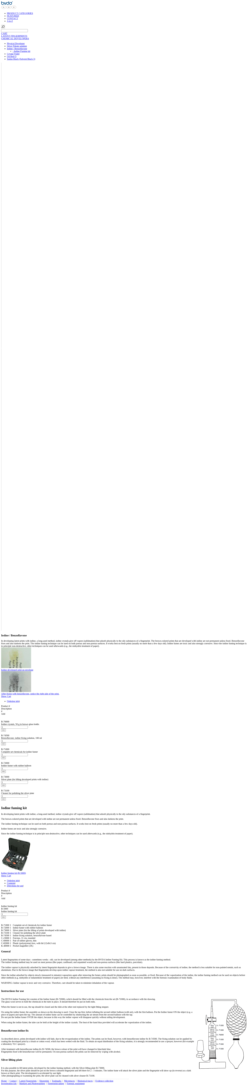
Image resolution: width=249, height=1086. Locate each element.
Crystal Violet (13, 54)
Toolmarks (56, 1081)
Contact (13, 1081)
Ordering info (13, 701)
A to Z (10, 21)
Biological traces (85, 1081)
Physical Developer (16, 43)
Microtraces (69, 1081)
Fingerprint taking (56, 1083)
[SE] (13, 8)
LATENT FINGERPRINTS (14, 36)
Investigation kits (9, 1083)
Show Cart (6, 696)
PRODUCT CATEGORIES (20, 13)
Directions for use (15, 886)
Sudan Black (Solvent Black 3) (21, 59)
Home (4, 1081)
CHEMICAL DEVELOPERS (15, 38)
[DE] (8, 8)
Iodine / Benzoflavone (17, 48)
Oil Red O (11, 56)
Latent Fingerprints (28, 1081)
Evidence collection (104, 1081)
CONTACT (12, 18)
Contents (11, 883)
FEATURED (13, 16)
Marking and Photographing (32, 1083)
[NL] (3, 8)
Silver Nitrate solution (17, 46)
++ (3, 730)
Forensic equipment (76, 1083)
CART (4, 33)
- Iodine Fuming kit (21, 51)
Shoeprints (44, 1081)
